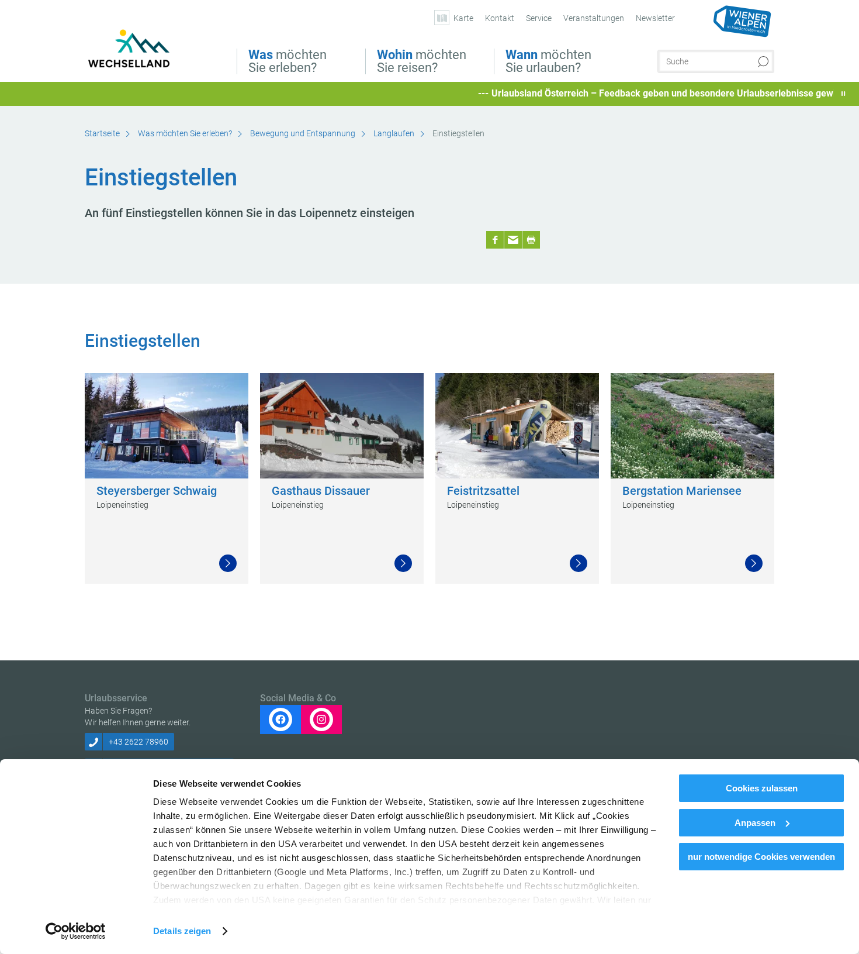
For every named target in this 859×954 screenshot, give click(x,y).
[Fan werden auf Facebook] (280, 719)
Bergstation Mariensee (682, 490)
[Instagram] (321, 719)
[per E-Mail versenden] (513, 240)
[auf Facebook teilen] (495, 240)
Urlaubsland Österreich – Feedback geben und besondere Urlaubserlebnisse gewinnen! (647, 93)
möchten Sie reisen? (421, 61)
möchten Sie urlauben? (548, 61)
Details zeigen (182, 931)
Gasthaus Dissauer (321, 490)
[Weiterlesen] (228, 563)
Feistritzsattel (483, 490)
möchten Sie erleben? (287, 61)
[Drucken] (531, 240)
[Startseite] (139, 51)
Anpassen (755, 823)
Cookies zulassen (762, 788)
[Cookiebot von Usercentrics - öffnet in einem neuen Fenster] (76, 931)
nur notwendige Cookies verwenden (761, 857)
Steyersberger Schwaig (156, 490)
